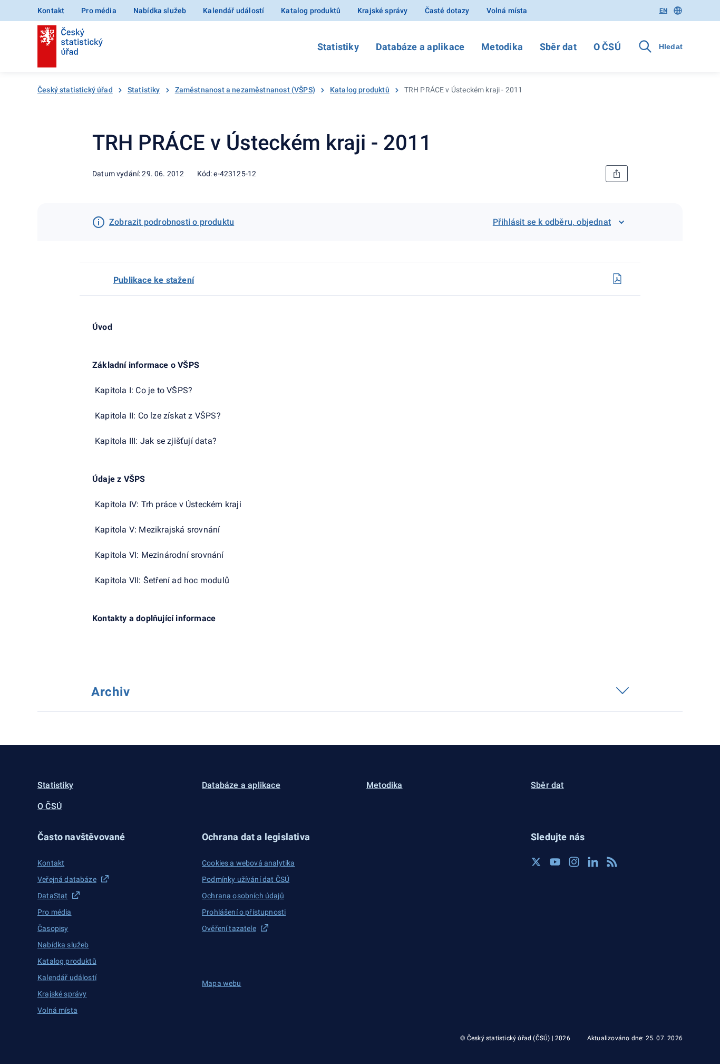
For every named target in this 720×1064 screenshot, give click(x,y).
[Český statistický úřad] (70, 46)
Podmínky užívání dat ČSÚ (245, 879)
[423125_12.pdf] (617, 278)
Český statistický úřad (75, 90)
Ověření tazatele (229, 928)
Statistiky (338, 46)
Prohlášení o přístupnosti (244, 912)
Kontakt (50, 10)
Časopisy (52, 928)
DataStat (52, 895)
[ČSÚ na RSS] (612, 862)
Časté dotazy (447, 10)
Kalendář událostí (233, 10)
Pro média (98, 10)
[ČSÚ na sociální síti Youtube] (555, 862)
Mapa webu (221, 983)
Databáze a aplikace (420, 46)
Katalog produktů (310, 10)
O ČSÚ (607, 46)
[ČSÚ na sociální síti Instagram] (574, 862)
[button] (113, 837)
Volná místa (507, 10)
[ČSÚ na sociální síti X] (536, 862)
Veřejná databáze (66, 879)
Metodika (502, 46)
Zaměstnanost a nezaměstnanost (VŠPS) (245, 90)
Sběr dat (558, 46)
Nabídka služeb (159, 10)
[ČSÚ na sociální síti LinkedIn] (593, 862)
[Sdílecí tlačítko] (617, 173)
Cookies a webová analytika (248, 863)
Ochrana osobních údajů (243, 895)
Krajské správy (382, 10)
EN (663, 10)
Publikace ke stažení (153, 280)
